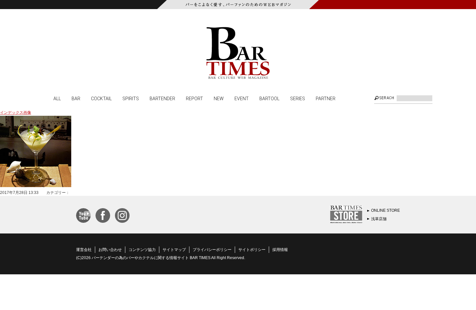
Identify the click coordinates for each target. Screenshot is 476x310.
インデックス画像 (15, 112)
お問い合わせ (110, 249)
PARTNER (325, 98)
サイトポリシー (252, 249)
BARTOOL (269, 98)
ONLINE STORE (385, 210)
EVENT (241, 98)
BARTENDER (162, 98)
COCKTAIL (101, 98)
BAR (76, 98)
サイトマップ (174, 249)
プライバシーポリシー (212, 249)
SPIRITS (130, 98)
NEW (219, 98)
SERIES (297, 98)
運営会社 (84, 249)
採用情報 (280, 249)
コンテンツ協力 (142, 249)
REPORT (194, 98)
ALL (57, 98)
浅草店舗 (379, 219)
